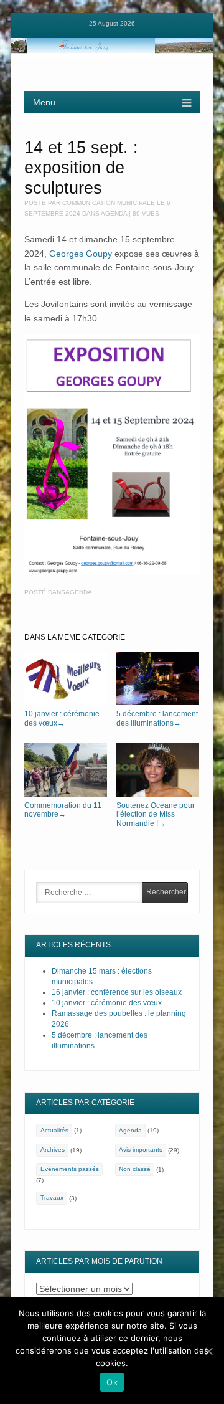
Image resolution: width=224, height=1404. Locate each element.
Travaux (51, 1197)
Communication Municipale (108, 202)
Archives (52, 1149)
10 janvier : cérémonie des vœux (62, 718)
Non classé (135, 1168)
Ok (112, 1382)
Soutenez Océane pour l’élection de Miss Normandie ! (155, 814)
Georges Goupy (80, 254)
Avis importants (140, 1149)
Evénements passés (69, 1168)
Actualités (54, 1130)
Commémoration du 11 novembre (62, 809)
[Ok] (208, 1351)
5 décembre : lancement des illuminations (157, 718)
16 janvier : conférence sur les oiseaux (117, 992)
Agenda (114, 213)
